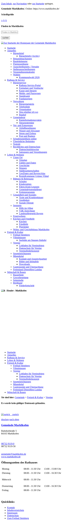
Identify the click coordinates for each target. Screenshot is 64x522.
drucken (5, 419)
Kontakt (11, 507)
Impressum (12, 513)
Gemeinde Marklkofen (15, 425)
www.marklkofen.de (11, 456)
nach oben (14, 419)
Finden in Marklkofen (12, 26)
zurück (14, 414)
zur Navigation (20, 3)
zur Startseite (38, 3)
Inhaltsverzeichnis (15, 510)
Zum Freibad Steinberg (18, 518)
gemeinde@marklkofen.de (13, 454)
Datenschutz (13, 515)
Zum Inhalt (6, 3)
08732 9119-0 (7, 443)
